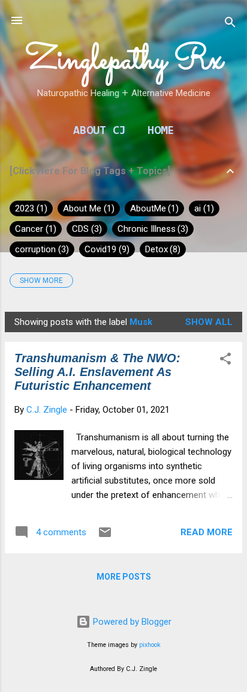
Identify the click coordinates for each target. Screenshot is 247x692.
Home (160, 131)
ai (202, 208)
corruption (40, 249)
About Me (87, 208)
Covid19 (105, 249)
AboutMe (153, 208)
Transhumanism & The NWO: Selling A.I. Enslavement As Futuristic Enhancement (97, 371)
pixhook (150, 645)
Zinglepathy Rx (123, 60)
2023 (29, 208)
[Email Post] (105, 536)
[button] (225, 360)
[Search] (230, 24)
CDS (85, 228)
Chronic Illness (152, 228)
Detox (161, 249)
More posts (124, 576)
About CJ (99, 131)
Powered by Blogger (131, 621)
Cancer (34, 228)
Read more (206, 532)
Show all (209, 322)
